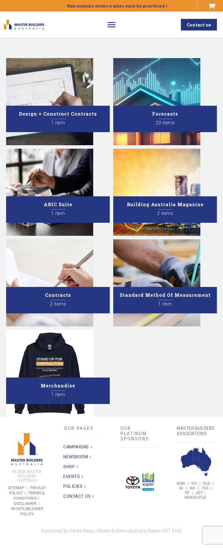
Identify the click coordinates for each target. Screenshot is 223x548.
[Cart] (212, 5)
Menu (112, 24)
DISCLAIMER (26, 503)
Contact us (199, 25)
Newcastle (195, 497)
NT (187, 493)
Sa (181, 488)
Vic (194, 483)
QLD (206, 483)
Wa (192, 488)
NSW (181, 483)
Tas (205, 488)
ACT (199, 493)
